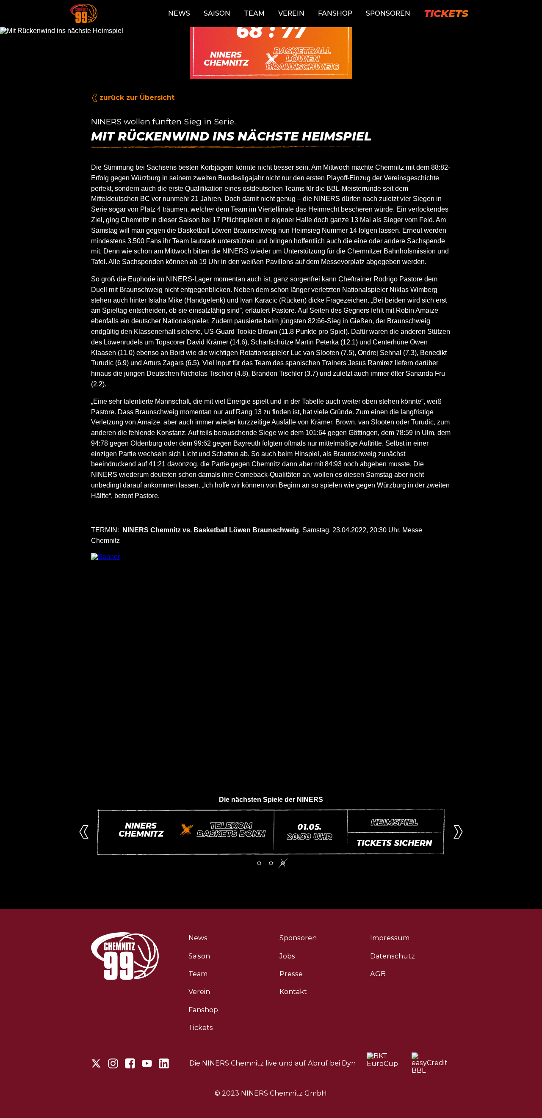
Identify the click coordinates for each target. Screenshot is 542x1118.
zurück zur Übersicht (137, 98)
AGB (378, 974)
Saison (217, 13)
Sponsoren (388, 13)
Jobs (287, 956)
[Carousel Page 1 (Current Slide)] (259, 863)
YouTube (147, 1063)
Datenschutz (392, 956)
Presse (291, 974)
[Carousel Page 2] (271, 863)
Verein (291, 13)
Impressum (389, 938)
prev (84, 832)
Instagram (113, 1063)
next (458, 832)
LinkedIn (164, 1063)
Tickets (446, 13)
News (179, 13)
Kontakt (293, 992)
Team (254, 13)
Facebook (130, 1063)
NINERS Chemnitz (83, 13)
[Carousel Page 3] (283, 863)
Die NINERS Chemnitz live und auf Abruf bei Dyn (272, 1063)
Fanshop (335, 13)
